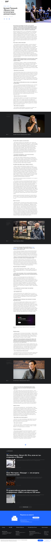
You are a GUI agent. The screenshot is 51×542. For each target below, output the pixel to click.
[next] (43, 123)
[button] (4, 19)
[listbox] (29, 123)
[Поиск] (24, 1)
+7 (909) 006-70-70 (4, 533)
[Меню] (2, 1)
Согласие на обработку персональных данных (25, 521)
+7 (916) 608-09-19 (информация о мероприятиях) (35, 533)
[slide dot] (25, 238)
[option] (29, 123)
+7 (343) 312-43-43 (18, 533)
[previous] (14, 123)
